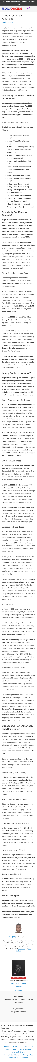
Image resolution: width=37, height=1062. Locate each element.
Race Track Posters (18, 983)
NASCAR (18, 990)
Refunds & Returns (18, 1052)
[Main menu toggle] (33, 9)
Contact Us (28, 1046)
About (6, 1046)
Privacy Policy (28, 1055)
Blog (7, 1049)
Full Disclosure (25, 1049)
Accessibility (13, 1058)
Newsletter (17, 1046)
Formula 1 (18, 987)
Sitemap (25, 1058)
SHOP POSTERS (18, 978)
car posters (21, 949)
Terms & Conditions (11, 1055)
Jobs (15, 1049)
